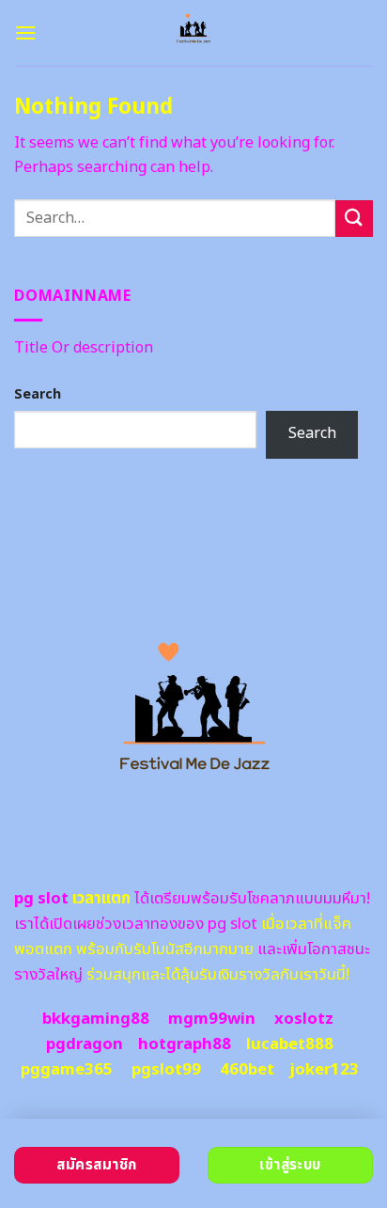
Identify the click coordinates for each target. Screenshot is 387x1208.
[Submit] (354, 218)
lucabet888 (289, 1044)
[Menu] (25, 32)
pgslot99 (166, 1070)
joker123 (324, 1070)
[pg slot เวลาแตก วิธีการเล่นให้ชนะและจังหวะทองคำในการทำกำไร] (194, 33)
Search (37, 394)
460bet (247, 1070)
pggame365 (67, 1070)
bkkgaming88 (95, 1019)
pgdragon (84, 1044)
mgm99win (211, 1019)
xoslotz (303, 1019)
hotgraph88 (184, 1044)
